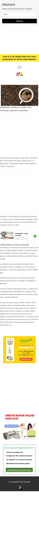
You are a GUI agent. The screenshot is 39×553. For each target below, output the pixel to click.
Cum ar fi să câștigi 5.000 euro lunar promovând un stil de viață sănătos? (19, 58)
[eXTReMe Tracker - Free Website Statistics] (19, 488)
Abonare (19, 21)
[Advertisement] (19, 40)
